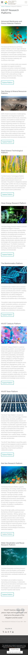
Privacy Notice (10, 647)
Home (2, 6)
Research (7, 6)
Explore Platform (7, 82)
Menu (2, 2)
